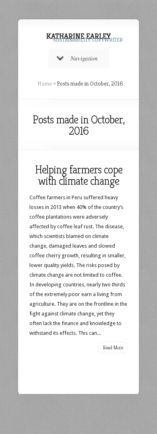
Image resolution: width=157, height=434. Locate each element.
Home (44, 83)
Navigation (84, 58)
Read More (113, 347)
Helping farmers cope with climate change (78, 175)
